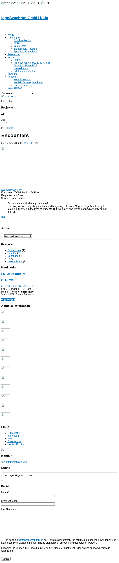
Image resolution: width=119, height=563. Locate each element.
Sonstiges (12, 256)
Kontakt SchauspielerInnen (28, 82)
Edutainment (14, 250)
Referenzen (13, 54)
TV (9, 258)
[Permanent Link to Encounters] (33, 184)
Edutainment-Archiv (24, 71)
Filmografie (13, 433)
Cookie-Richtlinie (16, 444)
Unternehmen (14, 261)
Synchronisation (22, 40)
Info (3, 217)
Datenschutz (14, 441)
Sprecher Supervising (25, 51)
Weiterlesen (8, 299)
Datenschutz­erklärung (31, 540)
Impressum (13, 435)
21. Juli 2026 (7, 280)
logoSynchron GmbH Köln (24, 18)
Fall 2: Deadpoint (13, 273)
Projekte (8, 128)
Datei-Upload (14, 88)
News (10, 57)
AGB (10, 438)
